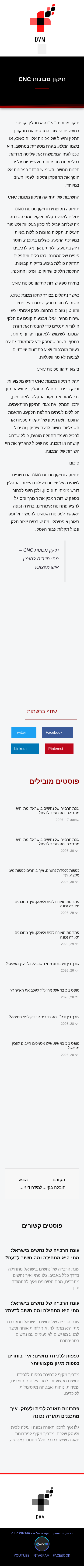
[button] (42, 49)
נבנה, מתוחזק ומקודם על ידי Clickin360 (42, 1533)
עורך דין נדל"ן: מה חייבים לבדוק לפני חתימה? (44, 1017)
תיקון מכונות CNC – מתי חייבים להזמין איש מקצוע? (39, 558)
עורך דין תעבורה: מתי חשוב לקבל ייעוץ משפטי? (42, 964)
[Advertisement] (42, 643)
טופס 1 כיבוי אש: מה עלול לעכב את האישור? (44, 990)
